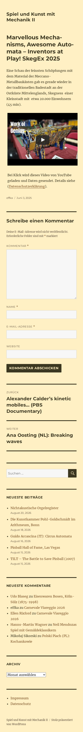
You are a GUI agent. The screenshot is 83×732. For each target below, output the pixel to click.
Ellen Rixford (20, 613)
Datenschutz (20, 704)
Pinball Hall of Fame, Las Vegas (35, 547)
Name (12, 307)
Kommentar (17, 246)
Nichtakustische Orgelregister (34, 508)
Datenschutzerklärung (27, 186)
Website (13, 346)
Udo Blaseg (19, 596)
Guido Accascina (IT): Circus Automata (41, 536)
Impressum (19, 698)
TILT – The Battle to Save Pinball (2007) (42, 559)
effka (9, 197)
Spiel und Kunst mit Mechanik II (30, 17)
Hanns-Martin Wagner (28, 625)
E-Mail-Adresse (20, 326)
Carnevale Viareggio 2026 (44, 608)
